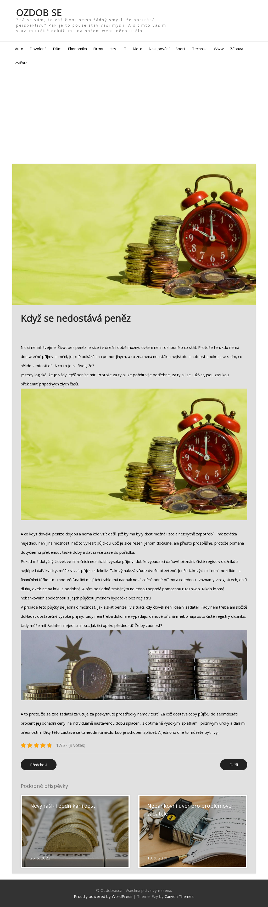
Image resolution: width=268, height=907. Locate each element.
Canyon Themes (179, 896)
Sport (181, 48)
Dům (57, 48)
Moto (137, 48)
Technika (200, 48)
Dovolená (38, 48)
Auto (19, 48)
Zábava (236, 48)
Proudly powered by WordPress (103, 896)
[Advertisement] (134, 117)
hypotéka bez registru (131, 597)
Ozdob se (39, 12)
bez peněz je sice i (84, 347)
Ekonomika (77, 48)
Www (219, 48)
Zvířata (21, 62)
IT (124, 48)
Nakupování (159, 48)
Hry (112, 48)
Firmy (98, 48)
